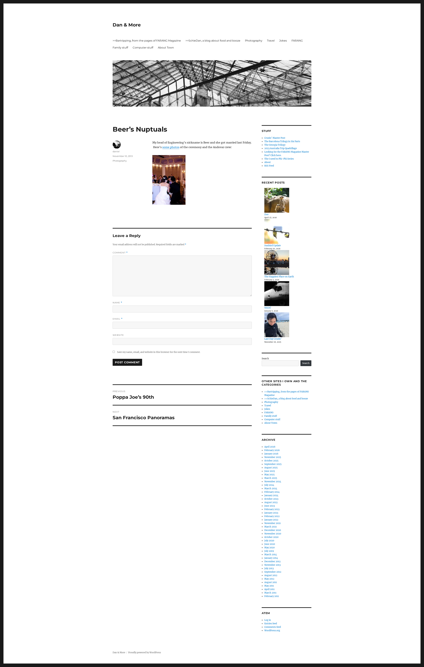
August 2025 (271, 467)
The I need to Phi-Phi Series (279, 158)
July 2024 (269, 485)
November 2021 (272, 523)
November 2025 (272, 457)
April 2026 (269, 446)
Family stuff (120, 47)
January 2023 (271, 512)
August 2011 (270, 582)
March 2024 (270, 488)
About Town (166, 47)
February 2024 (272, 492)
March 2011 (270, 592)
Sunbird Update (272, 245)
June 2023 (269, 505)
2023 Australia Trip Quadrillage (280, 148)
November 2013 (272, 565)
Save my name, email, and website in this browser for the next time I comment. (158, 352)
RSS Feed (269, 165)
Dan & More (127, 25)
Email (118, 318)
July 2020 (269, 540)
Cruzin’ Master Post (274, 138)
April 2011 (269, 589)
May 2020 (269, 547)
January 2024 (271, 495)
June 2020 (269, 544)
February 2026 (272, 450)
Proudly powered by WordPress (144, 652)
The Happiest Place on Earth (279, 276)
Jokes (283, 40)
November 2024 (272, 481)
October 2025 (271, 460)
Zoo (266, 214)
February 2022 (272, 516)
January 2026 (271, 453)
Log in (267, 620)
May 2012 (269, 578)
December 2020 (272, 530)
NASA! (267, 307)
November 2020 (272, 533)
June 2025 (269, 471)
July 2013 (269, 568)
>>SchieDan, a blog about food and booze (213, 40)
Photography (253, 40)
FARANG (297, 40)
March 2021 (270, 526)
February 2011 (271, 596)
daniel (116, 151)
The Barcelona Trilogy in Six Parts (282, 141)
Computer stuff (143, 47)
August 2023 (270, 502)
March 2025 (270, 478)
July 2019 (269, 551)
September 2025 (273, 464)
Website (118, 335)
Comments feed (272, 627)
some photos (170, 147)
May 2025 (269, 474)
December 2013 (272, 561)
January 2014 (271, 558)
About (267, 162)
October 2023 (271, 499)
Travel (271, 40)
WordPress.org (272, 630)
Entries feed (270, 623)
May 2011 (269, 585)
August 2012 (270, 575)
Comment (120, 252)
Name (117, 302)
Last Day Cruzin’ (273, 338)
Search (265, 358)
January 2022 (271, 519)
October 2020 (271, 537)
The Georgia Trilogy (274, 144)
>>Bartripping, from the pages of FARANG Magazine (147, 40)
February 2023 (271, 509)
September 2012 (272, 572)
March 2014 (270, 554)
